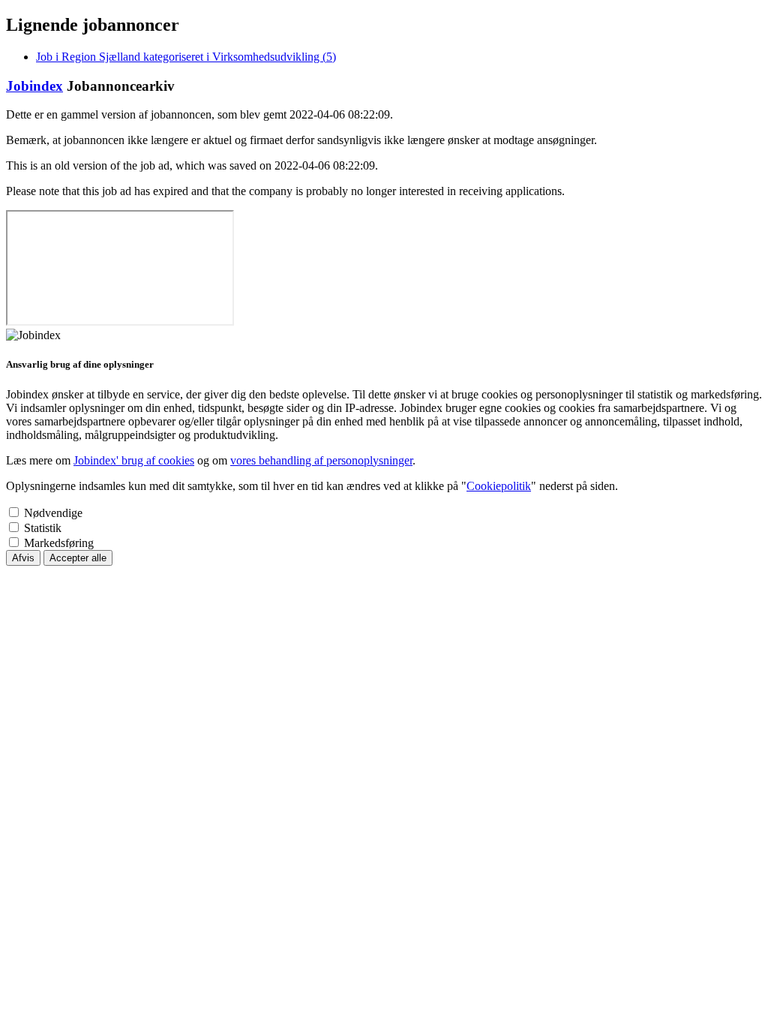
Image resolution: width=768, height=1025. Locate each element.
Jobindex (34, 86)
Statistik (43, 528)
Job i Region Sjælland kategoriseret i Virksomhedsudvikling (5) (186, 56)
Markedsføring (59, 543)
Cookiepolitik (498, 485)
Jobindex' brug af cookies (134, 460)
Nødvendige (53, 512)
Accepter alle (78, 558)
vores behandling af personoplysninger (321, 460)
